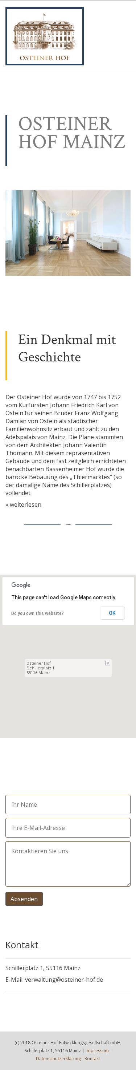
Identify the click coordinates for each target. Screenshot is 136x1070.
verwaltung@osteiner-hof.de (64, 980)
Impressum (97, 1050)
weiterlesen (25, 504)
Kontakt (92, 1058)
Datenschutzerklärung (58, 1058)
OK (112, 613)
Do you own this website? (37, 613)
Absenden (24, 899)
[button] (68, 652)
